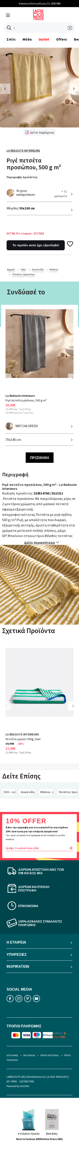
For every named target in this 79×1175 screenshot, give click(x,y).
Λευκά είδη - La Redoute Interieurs (28, 792)
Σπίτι (11, 39)
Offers (61, 39)
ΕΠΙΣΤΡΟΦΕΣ (12, 1055)
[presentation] (5, 89)
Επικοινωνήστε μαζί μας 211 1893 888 (39, 3)
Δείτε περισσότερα (39, 542)
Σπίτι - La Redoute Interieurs (9, 792)
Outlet (44, 39)
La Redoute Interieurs (23, 150)
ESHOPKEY (24, 1086)
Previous (9, 381)
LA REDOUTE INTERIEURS (22, 734)
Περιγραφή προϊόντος (22, 177)
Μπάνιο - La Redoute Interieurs (47, 792)
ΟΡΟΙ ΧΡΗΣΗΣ (29, 1055)
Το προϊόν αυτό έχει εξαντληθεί (36, 245)
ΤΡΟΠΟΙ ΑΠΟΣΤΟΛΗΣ (49, 1055)
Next (72, 378)
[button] (9, 27)
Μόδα (27, 39)
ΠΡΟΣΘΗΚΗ (39, 457)
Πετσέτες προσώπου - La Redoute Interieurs (68, 792)
